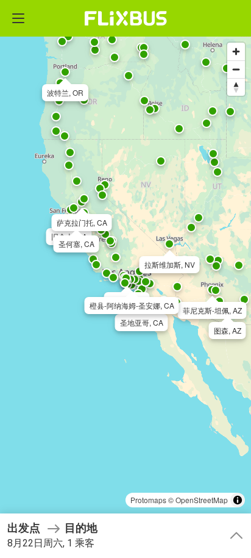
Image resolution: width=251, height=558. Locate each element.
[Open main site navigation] (18, 18)
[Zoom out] (236, 69)
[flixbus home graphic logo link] (126, 18)
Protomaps (148, 500)
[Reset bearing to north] (236, 87)
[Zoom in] (236, 51)
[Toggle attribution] (237, 500)
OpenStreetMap (201, 500)
